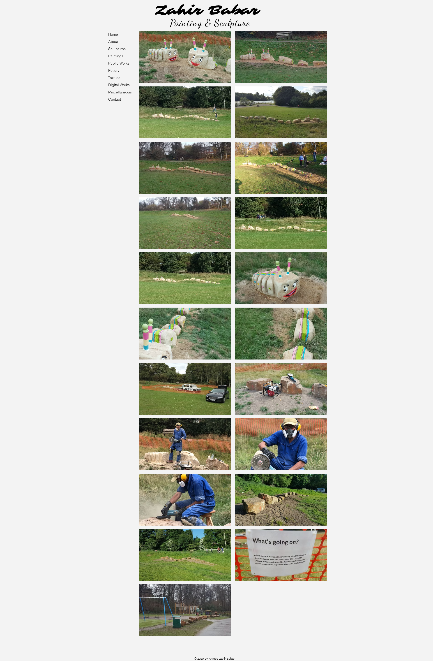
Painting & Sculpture (210, 23)
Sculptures (117, 48)
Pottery (113, 70)
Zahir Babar (207, 10)
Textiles (114, 77)
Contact (114, 99)
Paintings (115, 56)
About (113, 41)
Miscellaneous (120, 92)
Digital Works (119, 85)
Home (113, 34)
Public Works (118, 63)
